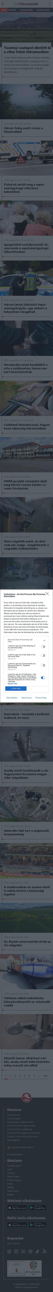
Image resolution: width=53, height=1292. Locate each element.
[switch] (43, 646)
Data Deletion (11, 698)
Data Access (26, 698)
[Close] (48, 594)
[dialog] (26, 646)
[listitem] (26, 640)
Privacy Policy (41, 698)
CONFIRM (16, 689)
